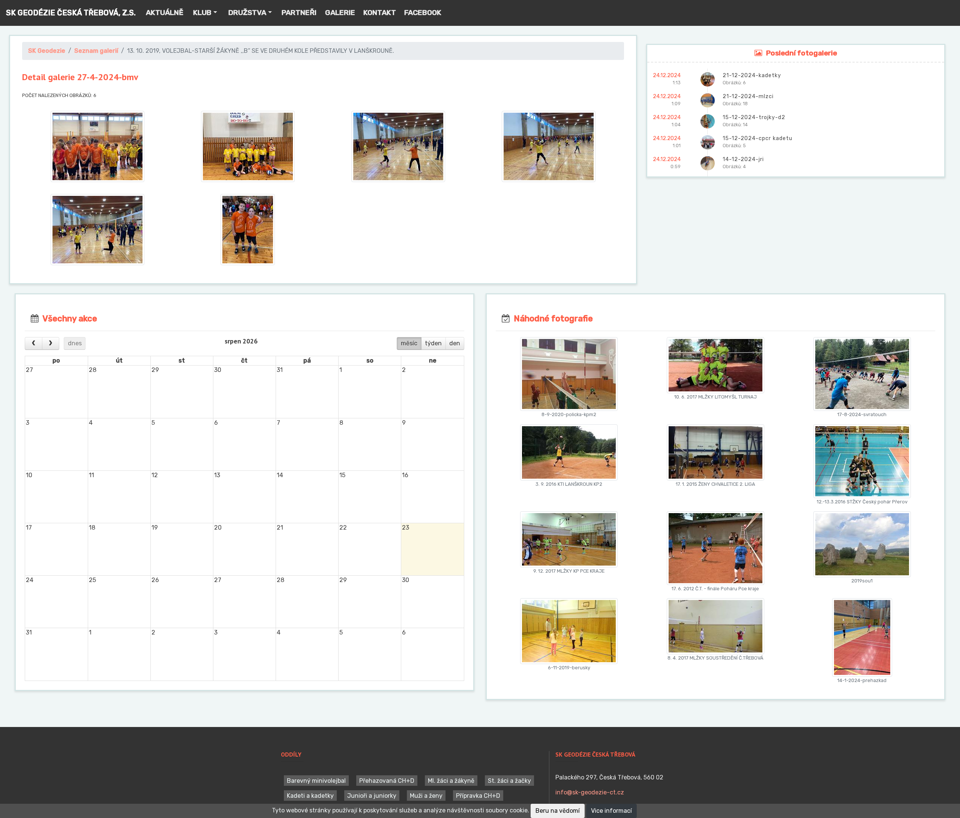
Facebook (422, 12)
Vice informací (611, 810)
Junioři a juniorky (371, 795)
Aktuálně (164, 12)
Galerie (340, 12)
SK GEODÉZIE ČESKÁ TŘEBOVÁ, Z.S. (71, 12)
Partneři (299, 12)
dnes (75, 343)
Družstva (247, 12)
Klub (202, 12)
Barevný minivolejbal (316, 780)
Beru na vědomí (558, 810)
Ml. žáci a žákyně (451, 780)
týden (433, 343)
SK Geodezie (46, 50)
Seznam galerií (96, 50)
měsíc (409, 343)
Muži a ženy (426, 795)
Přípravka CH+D (478, 795)
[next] (51, 343)
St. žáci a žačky (509, 780)
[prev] (33, 343)
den (454, 343)
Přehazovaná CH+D (386, 780)
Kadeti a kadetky (310, 795)
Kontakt (379, 12)
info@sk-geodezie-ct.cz (589, 792)
